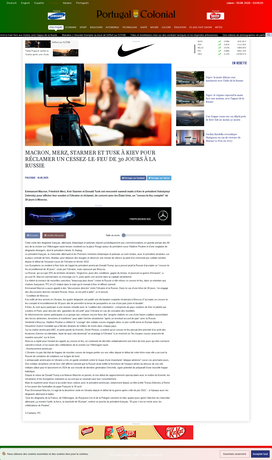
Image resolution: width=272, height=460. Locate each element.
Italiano (67, 3)
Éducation (180, 27)
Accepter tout (260, 454)
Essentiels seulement (234, 454)
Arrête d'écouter (55, 235)
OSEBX (201, 50)
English (25, 3)
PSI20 (200, 53)
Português (82, 3)
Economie (70, 27)
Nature (154, 27)
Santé (143, 27)
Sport (83, 27)
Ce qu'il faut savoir (200, 27)
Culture (166, 27)
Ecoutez (33, 235)
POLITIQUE (30, 177)
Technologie (129, 27)
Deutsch (12, 3)
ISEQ (200, 47)
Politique (56, 27)
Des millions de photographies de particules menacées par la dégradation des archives (216, 35)
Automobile (112, 27)
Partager (134, 178)
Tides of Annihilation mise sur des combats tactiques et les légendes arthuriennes (121, 35)
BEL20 (200, 41)
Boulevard (96, 27)
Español (39, 3)
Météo (218, 27)
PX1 (199, 44)
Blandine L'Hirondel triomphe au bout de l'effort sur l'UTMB (41, 35)
